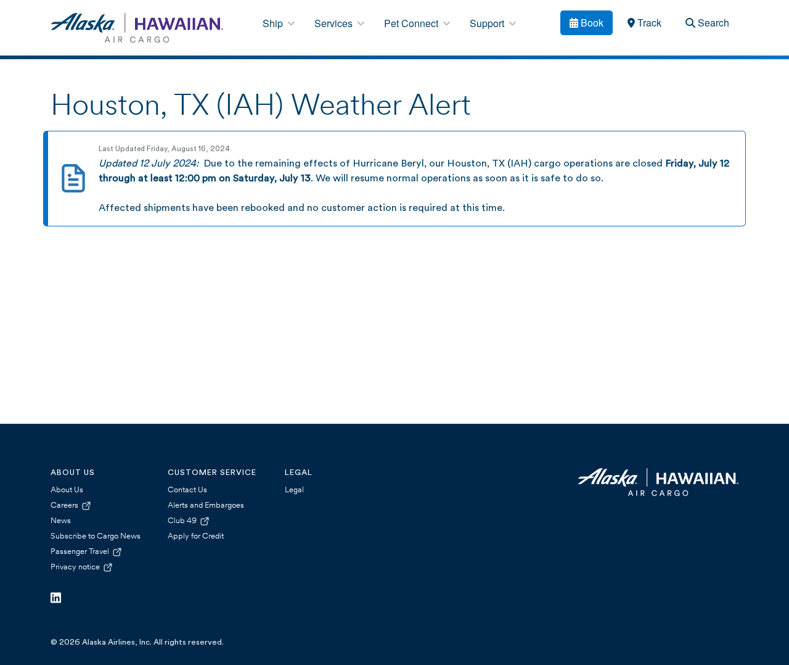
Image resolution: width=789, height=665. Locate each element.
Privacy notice (76, 567)
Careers (65, 506)
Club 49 (183, 521)
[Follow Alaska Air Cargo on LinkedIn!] (56, 598)
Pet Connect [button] (412, 23)
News (61, 521)
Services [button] (334, 23)
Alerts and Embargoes (206, 506)
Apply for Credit (196, 536)
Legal (294, 490)
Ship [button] (274, 23)
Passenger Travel (81, 552)
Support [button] (488, 23)
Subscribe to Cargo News (96, 536)
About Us (67, 490)
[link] (644, 22)
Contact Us (187, 490)
